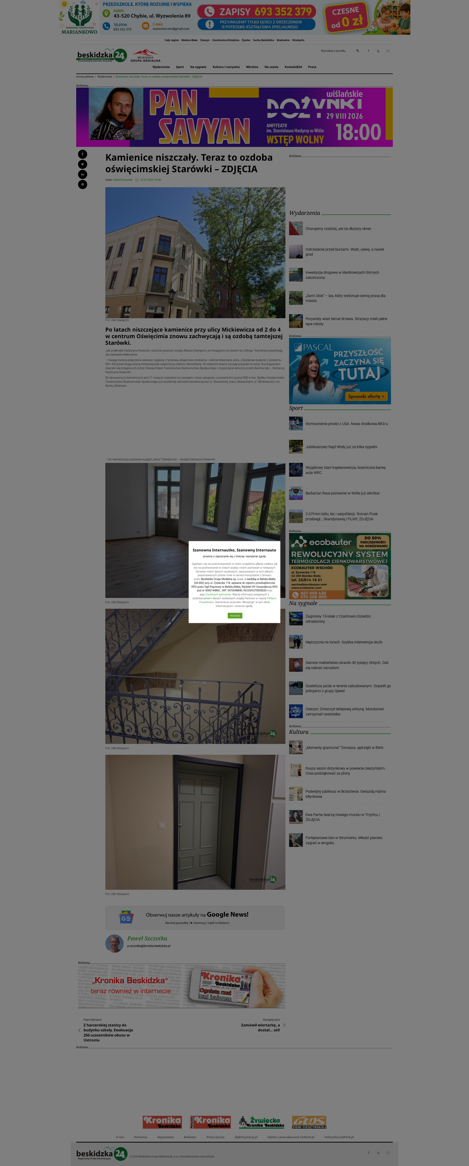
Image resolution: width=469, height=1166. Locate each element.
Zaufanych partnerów (218, 594)
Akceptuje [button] (235, 615)
